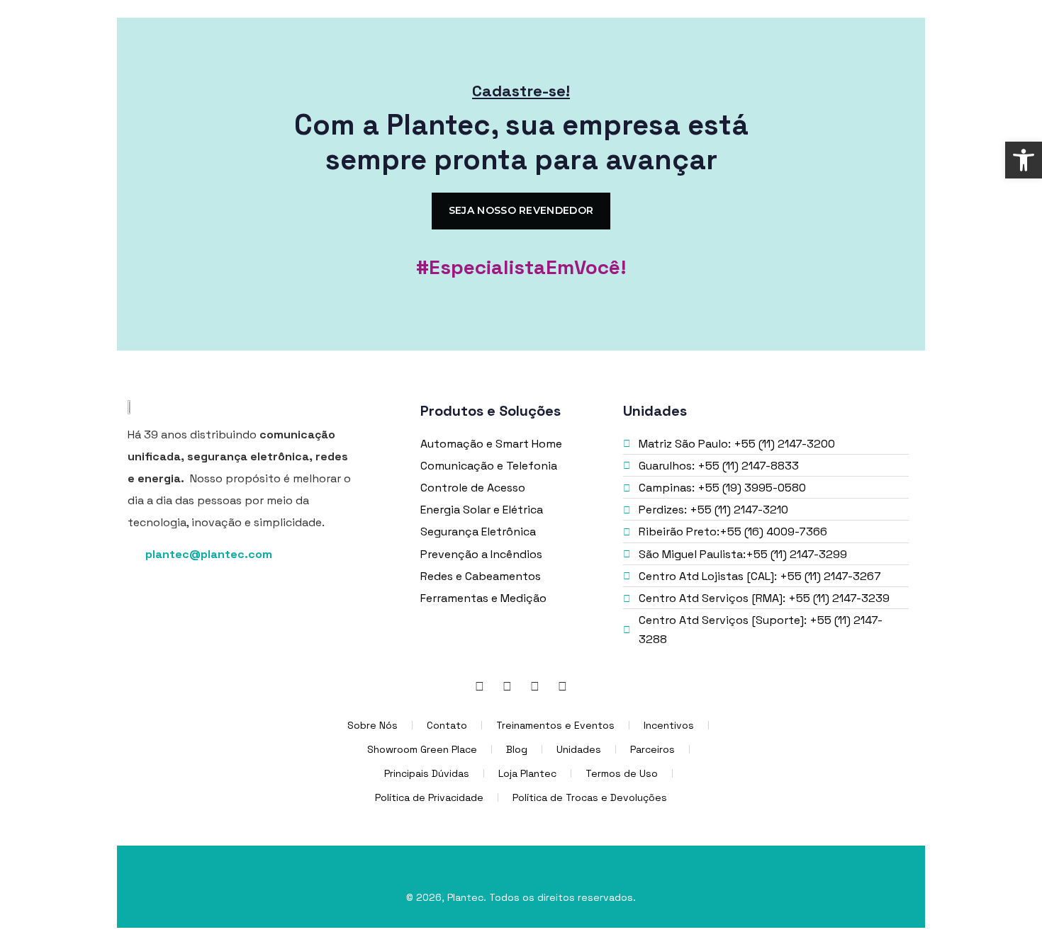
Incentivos (669, 725)
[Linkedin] (480, 687)
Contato (447, 725)
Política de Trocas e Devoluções (589, 797)
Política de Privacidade (429, 797)
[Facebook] (507, 687)
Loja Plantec (527, 773)
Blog (516, 749)
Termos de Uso (622, 773)
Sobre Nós (372, 725)
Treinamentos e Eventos (555, 725)
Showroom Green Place (422, 749)
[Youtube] (563, 687)
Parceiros (652, 749)
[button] (1023, 160)
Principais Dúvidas (426, 773)
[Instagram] (535, 687)
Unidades (578, 749)
